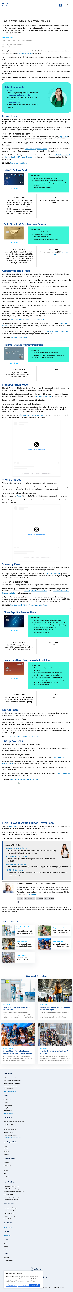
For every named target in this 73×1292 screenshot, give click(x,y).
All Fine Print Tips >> (9, 1227)
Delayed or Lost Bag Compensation (13, 1083)
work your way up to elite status (36, 149)
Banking (6, 1170)
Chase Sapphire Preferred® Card (19, 95)
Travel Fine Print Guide (9, 1216)
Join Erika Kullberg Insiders (15, 870)
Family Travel (7, 1108)
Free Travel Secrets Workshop (16, 848)
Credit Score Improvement (10, 1135)
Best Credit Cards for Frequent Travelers (14, 1121)
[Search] (67, 5)
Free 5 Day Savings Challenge (16, 864)
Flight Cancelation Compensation (12, 1080)
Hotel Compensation (9, 1088)
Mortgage (6, 1176)
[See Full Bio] (37, 894)
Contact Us (6, 1257)
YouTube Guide (7, 1218)
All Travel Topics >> (8, 1113)
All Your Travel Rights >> (10, 1091)
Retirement (6, 1151)
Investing (6, 1146)
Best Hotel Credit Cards (18, 338)
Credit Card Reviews (9, 1124)
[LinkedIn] (18, 902)
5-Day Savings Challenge (10, 1210)
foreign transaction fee (52, 574)
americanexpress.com (25, 53)
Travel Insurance (8, 1105)
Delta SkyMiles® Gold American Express (18, 157)
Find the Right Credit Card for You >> (13, 1137)
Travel (4, 37)
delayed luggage (7, 763)
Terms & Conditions (44, 1287)
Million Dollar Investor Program (11, 1186)
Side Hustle (6, 1168)
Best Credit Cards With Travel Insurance (24, 779)
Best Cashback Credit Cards (11, 1127)
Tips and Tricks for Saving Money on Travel (24, 736)
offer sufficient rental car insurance (31, 415)
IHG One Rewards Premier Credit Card (54, 332)
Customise (11, 1285)
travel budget (14, 826)
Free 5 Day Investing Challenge (16, 856)
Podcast (6, 1246)
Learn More (14, 188)
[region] (23, 1279)
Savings (6, 1148)
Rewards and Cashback (10, 1129)
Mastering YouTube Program (11, 1199)
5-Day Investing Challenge (10, 1208)
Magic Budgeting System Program (12, 1197)
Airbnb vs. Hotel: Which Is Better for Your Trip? (27, 319)
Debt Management (8, 1132)
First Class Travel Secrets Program (12, 1189)
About (5, 1244)
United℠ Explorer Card (62, 155)
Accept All (35, 1285)
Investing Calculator (9, 1213)
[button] (60, 5)
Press (5, 1249)
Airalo (9, 90)
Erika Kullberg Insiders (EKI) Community (14, 1191)
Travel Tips (9, 37)
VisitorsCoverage (13, 102)
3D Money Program (8, 1194)
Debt (5, 1173)
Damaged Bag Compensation (11, 1086)
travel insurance (58, 757)
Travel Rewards (7, 1099)
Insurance (6, 1162)
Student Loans (7, 1165)
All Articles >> (7, 1235)
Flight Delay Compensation (10, 1078)
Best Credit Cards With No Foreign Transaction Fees (28, 605)
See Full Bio (32, 894)
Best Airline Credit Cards (18, 163)
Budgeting (6, 1154)
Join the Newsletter (8, 1260)
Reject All (23, 1285)
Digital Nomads (8, 1110)
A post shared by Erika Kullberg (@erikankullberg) (37, 473)
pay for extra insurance (43, 396)
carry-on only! (63, 137)
